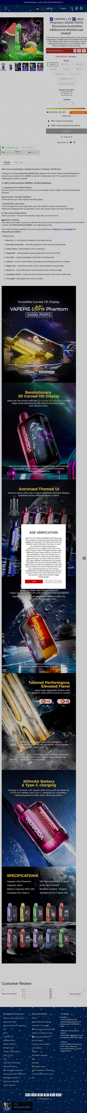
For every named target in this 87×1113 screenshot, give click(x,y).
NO (53, 581)
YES (34, 581)
